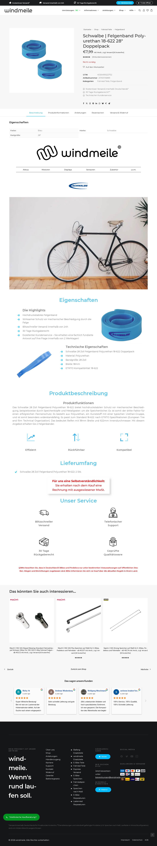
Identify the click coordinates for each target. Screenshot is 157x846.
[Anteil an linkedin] (96, 103)
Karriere (49, 762)
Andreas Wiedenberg (33, 690)
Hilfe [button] (131, 10)
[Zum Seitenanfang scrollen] (152, 834)
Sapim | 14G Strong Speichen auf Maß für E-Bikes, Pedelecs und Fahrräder (125, 650)
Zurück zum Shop (78, 669)
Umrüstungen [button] (70, 10)
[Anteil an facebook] (83, 103)
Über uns (50, 750)
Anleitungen (51, 756)
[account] (144, 10)
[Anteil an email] (109, 103)
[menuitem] (125, 3)
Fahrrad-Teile (106, 29)
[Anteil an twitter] (86, 103)
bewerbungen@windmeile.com (110, 777)
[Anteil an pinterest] (93, 103)
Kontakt (49, 769)
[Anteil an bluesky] (102, 103)
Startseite (87, 29)
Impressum (125, 840)
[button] (140, 10)
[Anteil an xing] (105, 103)
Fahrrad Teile (79, 766)
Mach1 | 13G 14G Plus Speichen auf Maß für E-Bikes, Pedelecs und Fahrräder (78, 650)
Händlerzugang (53, 759)
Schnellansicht (51, 604)
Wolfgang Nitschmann (66, 690)
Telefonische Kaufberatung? (23, 817)
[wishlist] (148, 10)
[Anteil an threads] (89, 103)
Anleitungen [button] (108, 10)
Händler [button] (104, 757)
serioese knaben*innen (98, 690)
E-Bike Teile (78, 762)
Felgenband (120, 29)
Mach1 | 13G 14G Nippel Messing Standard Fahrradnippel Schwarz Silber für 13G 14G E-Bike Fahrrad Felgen (32, 650)
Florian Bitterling (129, 690)
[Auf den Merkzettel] (51, 601)
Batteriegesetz (53, 779)
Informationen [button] (90, 10)
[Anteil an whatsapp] (99, 103)
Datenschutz (137, 840)
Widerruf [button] (104, 790)
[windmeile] (18, 10)
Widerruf (50, 772)
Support (49, 766)
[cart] (151, 10)
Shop (121, 10)
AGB (146, 840)
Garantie (49, 775)
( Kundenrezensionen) (101, 57)
